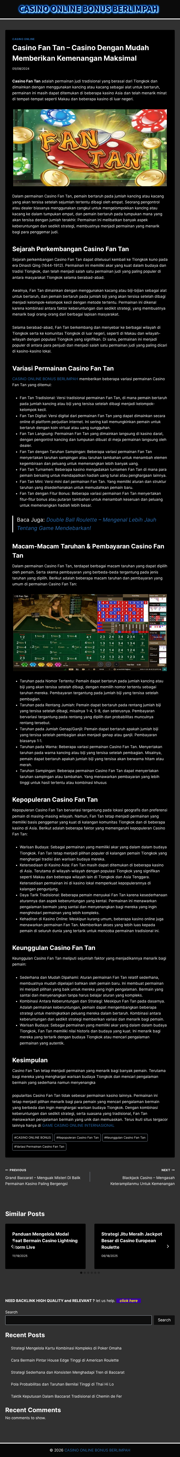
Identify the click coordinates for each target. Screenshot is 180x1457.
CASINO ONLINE (23, 39)
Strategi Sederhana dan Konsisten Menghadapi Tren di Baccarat (67, 1372)
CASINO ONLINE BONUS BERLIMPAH (97, 1450)
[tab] (81, 1273)
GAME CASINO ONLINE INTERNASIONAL (78, 1125)
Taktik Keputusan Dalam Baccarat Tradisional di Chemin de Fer (66, 1396)
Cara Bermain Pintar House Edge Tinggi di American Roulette (65, 1360)
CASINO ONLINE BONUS (32, 1137)
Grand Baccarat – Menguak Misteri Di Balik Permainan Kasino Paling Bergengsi (42, 1177)
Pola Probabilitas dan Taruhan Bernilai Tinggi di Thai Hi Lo (62, 1384)
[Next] (167, 1246)
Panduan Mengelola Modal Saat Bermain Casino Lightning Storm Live (45, 1240)
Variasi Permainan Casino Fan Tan (39, 1146)
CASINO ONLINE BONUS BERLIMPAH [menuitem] (45, 379)
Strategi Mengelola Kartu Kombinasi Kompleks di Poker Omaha (66, 1348)
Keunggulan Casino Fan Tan (125, 1137)
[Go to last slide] (12, 1246)
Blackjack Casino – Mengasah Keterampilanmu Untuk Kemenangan (142, 1177)
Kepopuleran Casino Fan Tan (77, 1137)
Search (11, 1312)
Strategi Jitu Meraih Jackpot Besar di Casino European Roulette (131, 1240)
